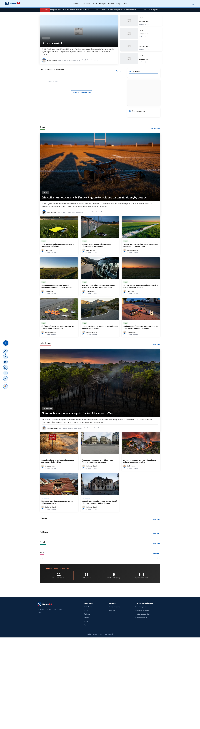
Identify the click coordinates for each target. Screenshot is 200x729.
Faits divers (86, 4)
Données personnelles (142, 614)
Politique (102, 4)
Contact (112, 610)
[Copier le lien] (5, 343)
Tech (125, 4)
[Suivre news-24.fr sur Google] (5, 386)
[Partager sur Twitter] (5, 356)
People (118, 4)
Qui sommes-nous (115, 607)
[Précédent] (41, 559)
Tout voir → (119, 71)
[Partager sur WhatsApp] (5, 367)
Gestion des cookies (141, 618)
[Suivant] (159, 559)
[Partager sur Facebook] (5, 351)
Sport (95, 4)
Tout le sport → (155, 128)
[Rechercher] (193, 4)
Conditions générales (142, 610)
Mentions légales (140, 607)
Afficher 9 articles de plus (81, 92)
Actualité (76, 4)
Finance (111, 4)
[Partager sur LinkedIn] (5, 362)
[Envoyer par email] (5, 378)
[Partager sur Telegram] (5, 373)
